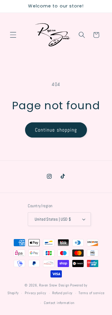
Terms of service (91, 293)
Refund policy (62, 293)
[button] (13, 35)
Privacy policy (35, 293)
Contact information (59, 302)
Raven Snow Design (54, 285)
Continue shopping (56, 130)
